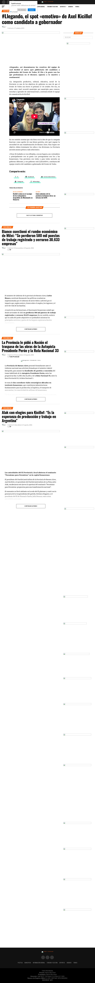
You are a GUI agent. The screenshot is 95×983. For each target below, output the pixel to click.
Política (20, 963)
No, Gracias (21, 10)
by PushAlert (15, 11)
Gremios (70, 6)
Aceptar (31, 10)
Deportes (62, 6)
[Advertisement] (78, 81)
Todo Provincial (14, 356)
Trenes (77, 6)
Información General (39, 6)
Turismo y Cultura (52, 6)
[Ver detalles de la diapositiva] (79, 112)
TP (10, 250)
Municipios (27, 963)
